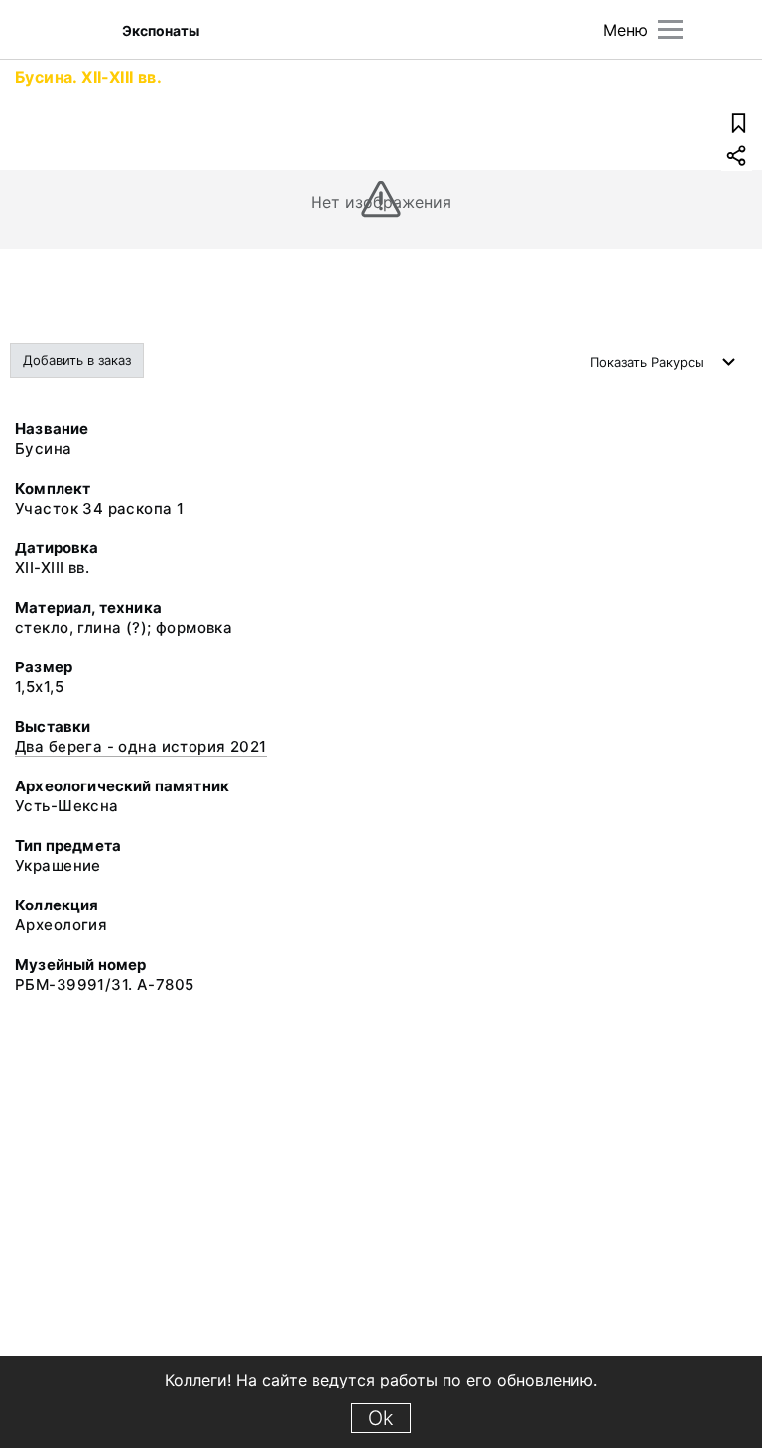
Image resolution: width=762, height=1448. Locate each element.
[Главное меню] (670, 29)
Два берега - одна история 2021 (141, 746)
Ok (381, 1418)
